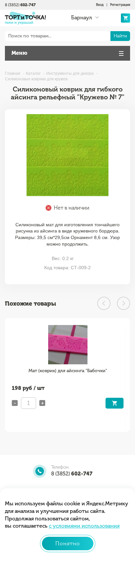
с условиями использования (84, 526)
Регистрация (120, 5)
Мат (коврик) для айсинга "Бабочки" (68, 370)
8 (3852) (20, 5)
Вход (100, 5)
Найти (120, 36)
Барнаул (81, 18)
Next (123, 303)
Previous (103, 303)
